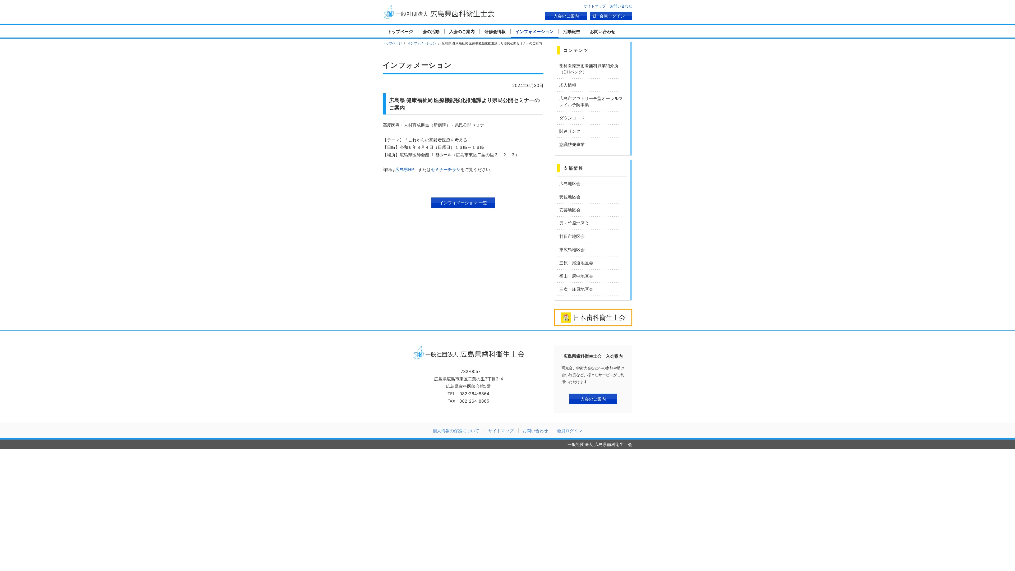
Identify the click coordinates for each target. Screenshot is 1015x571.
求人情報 (567, 85)
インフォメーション (534, 31)
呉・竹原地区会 (574, 223)
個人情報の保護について (456, 430)
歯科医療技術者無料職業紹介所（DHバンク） (589, 69)
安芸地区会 (569, 210)
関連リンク (569, 131)
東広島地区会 (572, 249)
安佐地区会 (569, 196)
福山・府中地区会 (576, 276)
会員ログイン (612, 16)
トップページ (400, 31)
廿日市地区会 (572, 236)
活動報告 (571, 31)
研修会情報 (495, 31)
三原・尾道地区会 (576, 262)
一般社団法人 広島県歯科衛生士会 (438, 12)
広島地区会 (569, 183)
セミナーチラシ (445, 169)
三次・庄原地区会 (576, 289)
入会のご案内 (566, 16)
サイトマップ (595, 6)
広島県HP (404, 169)
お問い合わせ (621, 6)
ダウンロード (572, 118)
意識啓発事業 (572, 144)
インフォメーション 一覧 (463, 202)
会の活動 (431, 31)
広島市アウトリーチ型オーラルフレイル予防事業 (591, 101)
